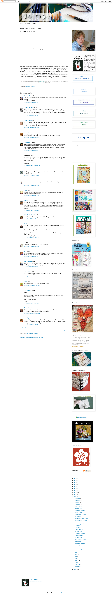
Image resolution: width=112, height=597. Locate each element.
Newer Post (23, 331)
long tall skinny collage (80, 539)
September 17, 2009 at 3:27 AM (31, 185)
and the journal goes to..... (81, 514)
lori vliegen (34, 579)
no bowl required (79, 535)
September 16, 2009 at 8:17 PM (31, 115)
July (76, 554)
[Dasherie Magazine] (81, 417)
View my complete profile (36, 581)
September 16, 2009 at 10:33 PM (32, 165)
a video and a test (79, 529)
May (76, 558)
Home (21, 23)
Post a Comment (26, 328)
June (76, 556)
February (77, 564)
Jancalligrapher (28, 318)
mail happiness (78, 537)
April (76, 560)
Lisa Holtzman (28, 120)
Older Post (65, 331)
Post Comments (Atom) (32, 333)
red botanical (78, 516)
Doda (25, 190)
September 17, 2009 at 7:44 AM (31, 219)
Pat (25, 170)
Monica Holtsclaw (28, 307)
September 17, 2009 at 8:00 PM (31, 266)
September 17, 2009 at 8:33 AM (31, 246)
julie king (26, 132)
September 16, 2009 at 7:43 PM (31, 102)
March (77, 562)
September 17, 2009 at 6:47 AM (31, 210)
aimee (25, 281)
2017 (75, 480)
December (77, 498)
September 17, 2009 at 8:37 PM (31, 277)
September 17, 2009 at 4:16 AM (31, 195)
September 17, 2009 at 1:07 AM (31, 175)
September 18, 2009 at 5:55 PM (31, 324)
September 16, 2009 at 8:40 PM (31, 127)
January (77, 566)
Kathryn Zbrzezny (29, 107)
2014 (75, 486)
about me (27, 23)
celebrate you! (78, 508)
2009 (75, 496)
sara (25, 251)
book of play (78, 545)
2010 (75, 494)
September (78, 504)
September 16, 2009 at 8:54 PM (31, 137)
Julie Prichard (27, 271)
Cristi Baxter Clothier (30, 215)
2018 (75, 478)
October (77, 502)
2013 (75, 488)
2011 (75, 492)
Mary (25, 223)
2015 (75, 484)
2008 (75, 569)
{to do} (76, 547)
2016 (75, 482)
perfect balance (78, 512)
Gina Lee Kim (27, 95)
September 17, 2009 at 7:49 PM (31, 256)
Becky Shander (28, 290)
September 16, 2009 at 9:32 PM (31, 150)
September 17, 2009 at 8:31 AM (31, 237)
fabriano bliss (78, 531)
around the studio (79, 506)
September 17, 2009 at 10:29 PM (32, 285)
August (77, 552)
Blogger (62, 592)
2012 (75, 490)
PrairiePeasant (28, 261)
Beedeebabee (27, 142)
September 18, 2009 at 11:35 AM (32, 313)
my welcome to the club (80, 549)
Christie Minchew (28, 200)
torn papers (78, 541)
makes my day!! (79, 527)
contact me (35, 23)
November (77, 500)
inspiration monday (80, 510)
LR (24, 242)
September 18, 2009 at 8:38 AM (31, 303)
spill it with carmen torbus (81, 518)
